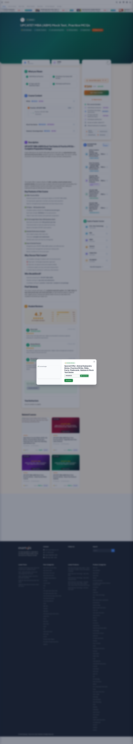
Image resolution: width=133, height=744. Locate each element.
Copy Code (85, 375)
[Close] (94, 361)
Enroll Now (68, 380)
